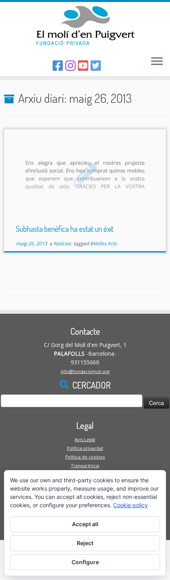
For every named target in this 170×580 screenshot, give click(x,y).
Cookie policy (130, 505)
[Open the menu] (157, 62)
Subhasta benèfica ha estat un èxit (64, 229)
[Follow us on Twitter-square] (97, 65)
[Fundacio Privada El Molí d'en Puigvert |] (85, 25)
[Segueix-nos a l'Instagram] (71, 65)
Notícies (62, 243)
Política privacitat (85, 448)
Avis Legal (85, 439)
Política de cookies (85, 457)
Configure (85, 562)
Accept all (85, 524)
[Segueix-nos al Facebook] (59, 65)
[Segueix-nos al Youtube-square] (84, 65)
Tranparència (85, 465)
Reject (85, 543)
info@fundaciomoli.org (85, 371)
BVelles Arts (103, 243)
